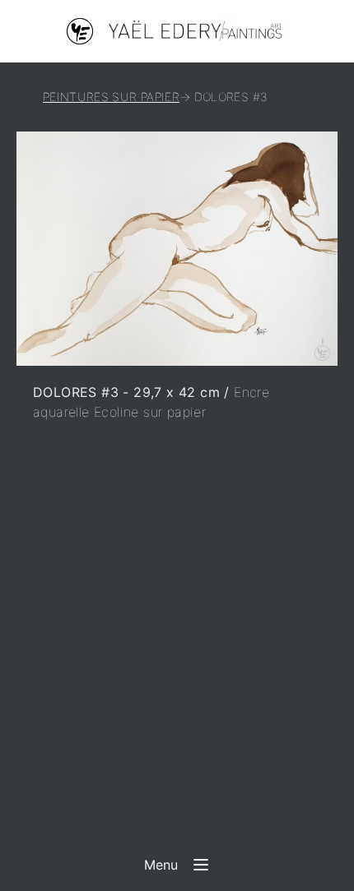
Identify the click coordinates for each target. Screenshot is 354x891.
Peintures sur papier (111, 97)
